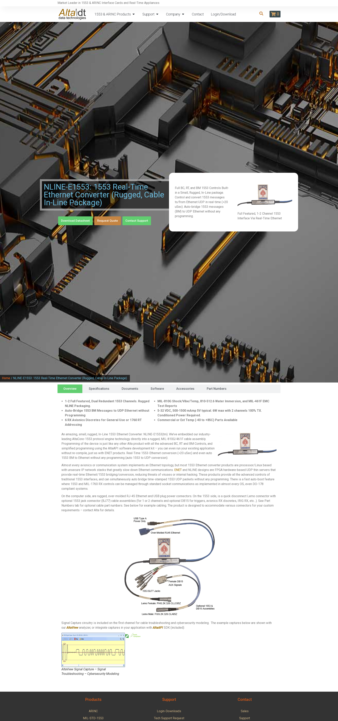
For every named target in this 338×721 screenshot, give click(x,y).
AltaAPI (158, 627)
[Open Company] (183, 14)
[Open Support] (157, 14)
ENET (178, 470)
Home (6, 378)
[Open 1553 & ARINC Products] (133, 14)
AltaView (72, 627)
